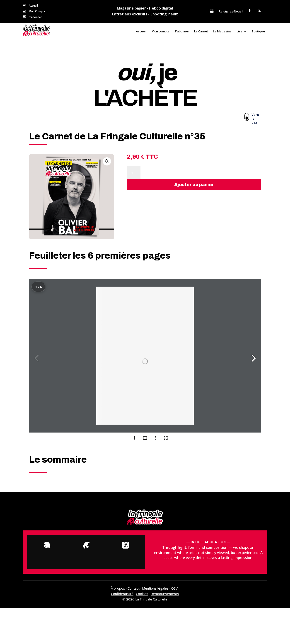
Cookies (142, 593)
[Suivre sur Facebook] (249, 10)
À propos (118, 588)
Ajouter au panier (194, 184)
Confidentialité (122, 593)
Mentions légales (155, 588)
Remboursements (165, 593)
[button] (107, 161)
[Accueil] (36, 30)
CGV (174, 588)
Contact (134, 588)
